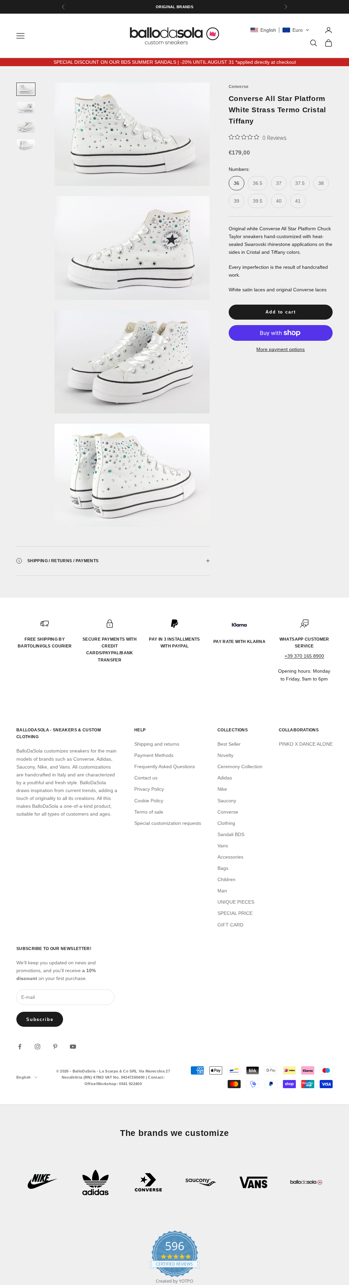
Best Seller (229, 744)
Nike (222, 789)
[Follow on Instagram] (37, 1046)
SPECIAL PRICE (235, 913)
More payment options (280, 349)
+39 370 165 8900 (304, 656)
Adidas (224, 777)
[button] (279, 30)
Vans (222, 845)
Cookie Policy (148, 800)
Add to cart (280, 312)
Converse (239, 86)
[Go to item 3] (25, 126)
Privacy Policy (149, 789)
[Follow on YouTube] (73, 1046)
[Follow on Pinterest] (55, 1046)
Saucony (226, 800)
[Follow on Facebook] (19, 1046)
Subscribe (39, 1019)
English (23, 1077)
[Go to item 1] (25, 89)
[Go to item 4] (25, 145)
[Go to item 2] (25, 108)
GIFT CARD (230, 925)
